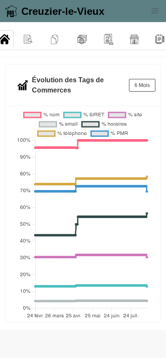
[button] (155, 11)
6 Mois (142, 85)
